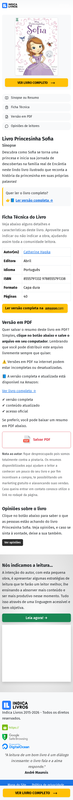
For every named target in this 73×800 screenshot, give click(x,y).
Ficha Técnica (20, 107)
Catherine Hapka (37, 252)
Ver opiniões (12, 542)
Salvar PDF (41, 439)
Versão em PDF (21, 116)
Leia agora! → (36, 618)
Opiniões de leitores (25, 126)
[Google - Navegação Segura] (15, 736)
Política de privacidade (48, 785)
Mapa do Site (17, 785)
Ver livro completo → (19, 391)
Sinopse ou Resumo (25, 98)
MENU (64, 5)
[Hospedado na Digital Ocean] (15, 746)
